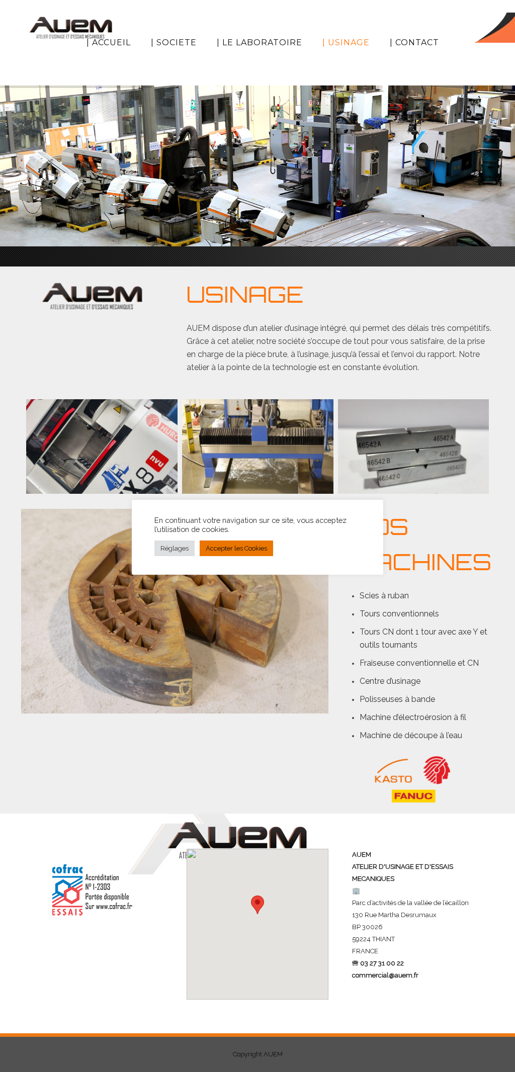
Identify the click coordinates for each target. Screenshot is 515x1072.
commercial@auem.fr (385, 975)
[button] (257, 915)
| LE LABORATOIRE (259, 42)
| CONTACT (414, 42)
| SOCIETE (174, 42)
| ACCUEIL (109, 42)
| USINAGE (346, 42)
